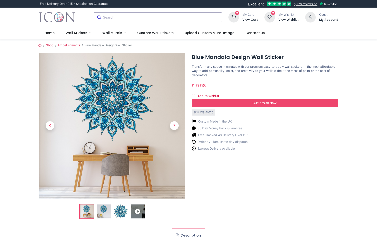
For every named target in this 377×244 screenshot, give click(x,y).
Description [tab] (190, 235)
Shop (49, 45)
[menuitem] (49, 33)
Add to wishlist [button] (208, 96)
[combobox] (158, 17)
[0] (233, 17)
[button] (50, 125)
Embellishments (69, 45)
